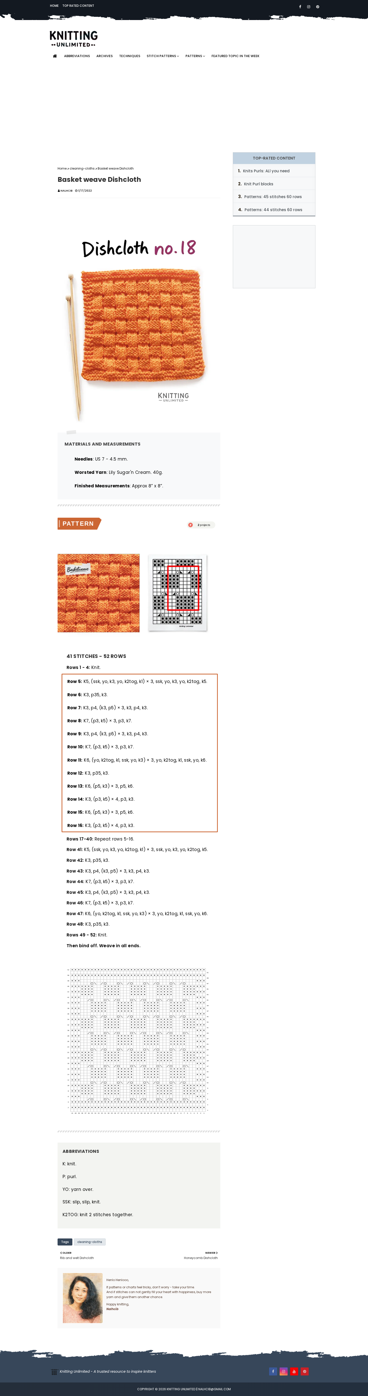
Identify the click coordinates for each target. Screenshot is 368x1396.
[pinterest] (316, 7)
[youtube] (294, 1371)
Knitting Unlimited (181, 1389)
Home (54, 6)
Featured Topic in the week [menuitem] (235, 56)
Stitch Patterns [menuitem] (161, 56)
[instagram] (308, 7)
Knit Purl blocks (258, 184)
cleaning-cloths (82, 168)
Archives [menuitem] (104, 56)
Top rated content (78, 6)
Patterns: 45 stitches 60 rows (273, 196)
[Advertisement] (184, 107)
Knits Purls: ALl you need (266, 171)
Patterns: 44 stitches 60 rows (273, 209)
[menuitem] (55, 56)
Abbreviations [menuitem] (77, 56)
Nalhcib (67, 191)
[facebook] (300, 7)
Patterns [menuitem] (194, 56)
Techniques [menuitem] (129, 56)
